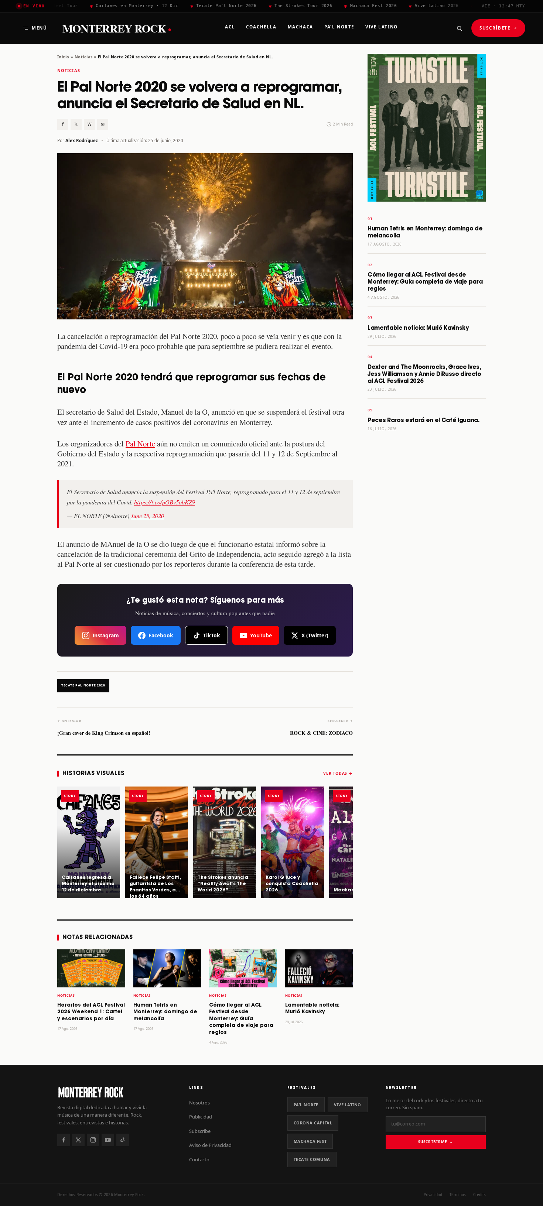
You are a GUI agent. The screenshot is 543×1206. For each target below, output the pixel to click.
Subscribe (200, 1131)
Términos (458, 1194)
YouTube (261, 635)
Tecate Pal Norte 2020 (83, 685)
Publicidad (200, 1116)
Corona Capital (313, 1123)
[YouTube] (108, 1140)
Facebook (160, 635)
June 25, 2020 (147, 516)
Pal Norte (140, 443)
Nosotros (199, 1102)
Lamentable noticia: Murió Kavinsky (418, 328)
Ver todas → (338, 773)
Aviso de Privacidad (210, 1145)
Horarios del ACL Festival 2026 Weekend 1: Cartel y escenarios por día (91, 1012)
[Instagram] (93, 1140)
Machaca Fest (310, 1141)
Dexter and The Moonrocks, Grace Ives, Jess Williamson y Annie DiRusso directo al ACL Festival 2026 (424, 374)
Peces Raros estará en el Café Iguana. (423, 420)
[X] (78, 1140)
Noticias (83, 56)
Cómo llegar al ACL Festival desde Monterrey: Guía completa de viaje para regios (241, 1019)
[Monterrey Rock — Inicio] (115, 1092)
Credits (479, 1194)
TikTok (211, 635)
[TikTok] (122, 1140)
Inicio (63, 56)
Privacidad (433, 1194)
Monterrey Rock (116, 28)
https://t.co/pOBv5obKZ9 (164, 502)
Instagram (105, 635)
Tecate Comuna (312, 1159)
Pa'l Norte (306, 1104)
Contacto (199, 1159)
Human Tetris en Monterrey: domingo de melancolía (165, 1012)
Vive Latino (347, 1104)
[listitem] (88, 842)
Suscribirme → (435, 1141)
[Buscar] (459, 28)
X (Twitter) (314, 635)
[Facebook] (63, 1140)
